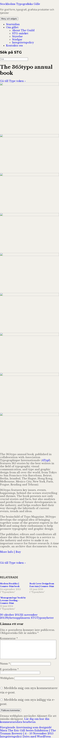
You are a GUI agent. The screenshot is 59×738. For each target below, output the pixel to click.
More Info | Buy (10, 551)
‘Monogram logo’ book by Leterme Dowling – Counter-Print (13, 600)
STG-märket (20, 33)
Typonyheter (45, 617)
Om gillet (12, 27)
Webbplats (7, 678)
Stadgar (17, 39)
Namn (5, 663)
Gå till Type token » (13, 80)
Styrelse (17, 36)
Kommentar (9, 638)
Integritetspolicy (23, 42)
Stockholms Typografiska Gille (20, 3)
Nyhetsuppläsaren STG (21, 617)
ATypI (45, 460)
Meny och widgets (9, 19)
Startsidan (13, 24)
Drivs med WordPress (37, 736)
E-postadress (9, 669)
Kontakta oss (14, 45)
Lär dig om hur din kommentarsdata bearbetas (24, 720)
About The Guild (23, 30)
